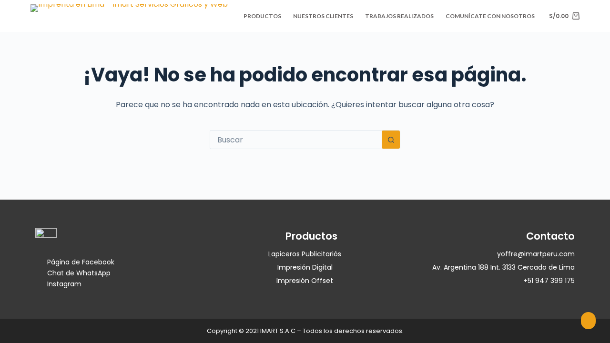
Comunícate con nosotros (490, 16)
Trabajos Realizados (399, 16)
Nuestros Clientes (323, 16)
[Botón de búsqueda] (391, 140)
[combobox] (296, 139)
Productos (262, 16)
